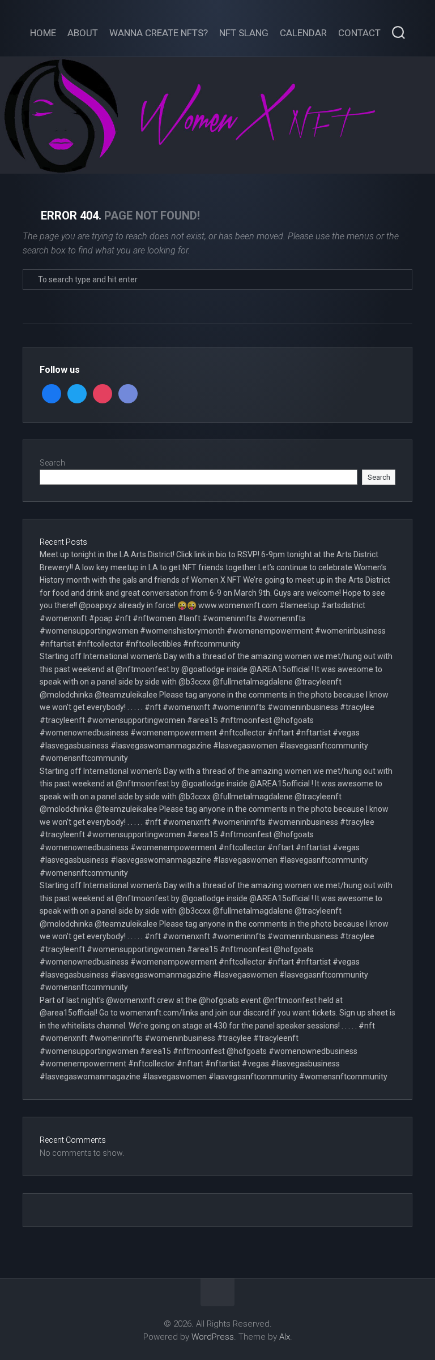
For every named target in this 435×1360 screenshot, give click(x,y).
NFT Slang (243, 32)
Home (43, 32)
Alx (284, 1337)
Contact (359, 32)
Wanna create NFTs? (158, 32)
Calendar (303, 32)
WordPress (212, 1337)
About (82, 32)
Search (52, 462)
